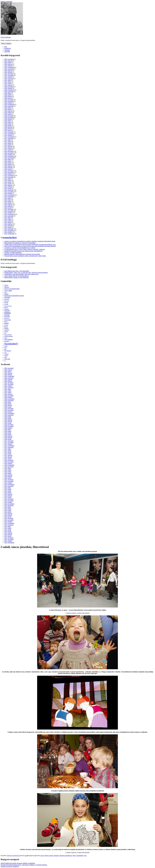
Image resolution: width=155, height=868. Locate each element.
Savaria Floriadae (8, 334)
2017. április (7, 145)
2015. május (7, 182)
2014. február (8, 206)
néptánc (6, 331)
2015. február (8, 187)
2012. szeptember (9, 233)
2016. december (8, 151)
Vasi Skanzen (7, 350)
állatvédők (7, 359)
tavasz (5, 347)
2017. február (8, 148)
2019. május (7, 107)
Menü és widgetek (6, 43)
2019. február (8, 112)
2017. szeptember (9, 136)
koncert (6, 315)
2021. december (8, 73)
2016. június (7, 161)
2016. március (8, 166)
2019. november (9, 101)
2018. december (8, 115)
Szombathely (11, 343)
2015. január (7, 188)
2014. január (7, 208)
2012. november (9, 230)
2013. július (7, 217)
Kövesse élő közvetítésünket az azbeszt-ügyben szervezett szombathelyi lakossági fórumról (30, 246)
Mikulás (6, 328)
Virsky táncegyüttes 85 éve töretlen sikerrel (16, 276)
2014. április (7, 203)
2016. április (7, 164)
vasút (5, 352)
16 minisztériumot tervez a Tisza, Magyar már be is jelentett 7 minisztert (24, 249)
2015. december (8, 170)
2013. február (8, 225)
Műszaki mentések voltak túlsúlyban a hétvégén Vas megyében (22, 254)
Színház (6, 345)
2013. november (9, 211)
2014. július (7, 198)
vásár (6, 355)
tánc (5, 349)
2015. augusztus (8, 177)
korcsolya (6, 318)
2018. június (7, 122)
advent (6, 285)
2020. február (8, 96)
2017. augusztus (8, 138)
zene (5, 357)
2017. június (7, 141)
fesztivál (6, 299)
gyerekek (6, 304)
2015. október (8, 174)
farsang (6, 294)
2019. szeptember (9, 104)
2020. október (8, 88)
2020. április (7, 94)
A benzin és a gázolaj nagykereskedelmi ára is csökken (19, 247)
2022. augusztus (8, 69)
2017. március (8, 146)
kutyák (5, 321)
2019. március (8, 111)
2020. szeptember (9, 90)
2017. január (7, 149)
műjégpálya (6, 329)
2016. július (7, 159)
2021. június (7, 82)
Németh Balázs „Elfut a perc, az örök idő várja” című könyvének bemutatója (26, 272)
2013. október (8, 212)
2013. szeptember (9, 214)
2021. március (8, 85)
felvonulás (7, 297)
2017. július (7, 140)
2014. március (8, 204)
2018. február (8, 128)
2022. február (8, 72)
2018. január (7, 130)
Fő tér (6, 302)
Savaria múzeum (8, 336)
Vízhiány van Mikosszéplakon (13, 252)
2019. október (8, 103)
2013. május (7, 220)
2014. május (7, 201)
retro (5, 333)
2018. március (8, 127)
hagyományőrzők (8, 305)
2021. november (9, 75)
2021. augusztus (8, 78)
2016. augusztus (8, 157)
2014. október (8, 193)
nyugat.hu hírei (10, 237)
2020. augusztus (8, 91)
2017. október (8, 135)
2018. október (8, 119)
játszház (56, 855)
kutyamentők (7, 320)
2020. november (9, 86)
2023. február (8, 65)
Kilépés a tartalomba (6, 1)
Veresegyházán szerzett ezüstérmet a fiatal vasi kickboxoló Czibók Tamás (25, 256)
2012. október (8, 232)
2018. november (9, 117)
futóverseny (6, 300)
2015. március (8, 185)
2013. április (7, 222)
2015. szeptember (9, 175)
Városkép (7, 50)
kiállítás (7, 312)
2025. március (8, 61)
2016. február (8, 167)
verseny (6, 354)
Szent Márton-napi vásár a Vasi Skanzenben (16, 271)
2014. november (9, 191)
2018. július (7, 120)
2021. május (7, 83)
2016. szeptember (9, 156)
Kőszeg (6, 326)
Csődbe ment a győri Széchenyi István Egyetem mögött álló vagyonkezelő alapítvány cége (30, 244)
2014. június (7, 199)
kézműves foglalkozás (65, 855)
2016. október (8, 154)
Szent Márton (8, 339)
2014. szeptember (9, 195)
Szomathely (6, 341)
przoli (26, 855)
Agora (6, 287)
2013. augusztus (8, 216)
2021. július (7, 80)
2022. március (8, 70)
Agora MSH (8, 290)
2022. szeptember (9, 67)
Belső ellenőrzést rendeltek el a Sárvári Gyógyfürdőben (20, 243)
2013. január (7, 227)
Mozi (74, 855)
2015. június (7, 180)
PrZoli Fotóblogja (6, 37)
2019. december (8, 99)
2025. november (9, 59)
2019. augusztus (8, 106)
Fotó (5, 46)
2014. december (8, 190)
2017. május (7, 143)
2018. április (7, 125)
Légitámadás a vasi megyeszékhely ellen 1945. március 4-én (21, 274)
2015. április (7, 183)
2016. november (9, 153)
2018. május (7, 124)
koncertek (7, 316)
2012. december (8, 229)
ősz (5, 360)
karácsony (7, 310)
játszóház (6, 309)
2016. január (7, 169)
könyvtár (6, 325)
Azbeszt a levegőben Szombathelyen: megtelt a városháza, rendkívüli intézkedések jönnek (29, 241)
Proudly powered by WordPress (10, 866)
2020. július (7, 93)
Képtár (6, 323)
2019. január (7, 114)
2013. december (8, 209)
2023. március (8, 64)
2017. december (8, 132)
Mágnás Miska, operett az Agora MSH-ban (16, 277)
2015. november (9, 172)
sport (5, 338)
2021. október (8, 77)
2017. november (9, 133)
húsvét (6, 307)
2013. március (8, 224)
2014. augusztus (8, 196)
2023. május (7, 62)
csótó (5, 292)
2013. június (7, 219)
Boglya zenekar (49, 855)
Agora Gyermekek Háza (12, 289)
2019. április (7, 109)
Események (7, 48)
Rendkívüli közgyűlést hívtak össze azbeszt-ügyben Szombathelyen (23, 251)
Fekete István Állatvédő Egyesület (14, 295)
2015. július (7, 178)
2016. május (7, 162)
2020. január (7, 98)
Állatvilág (7, 51)
